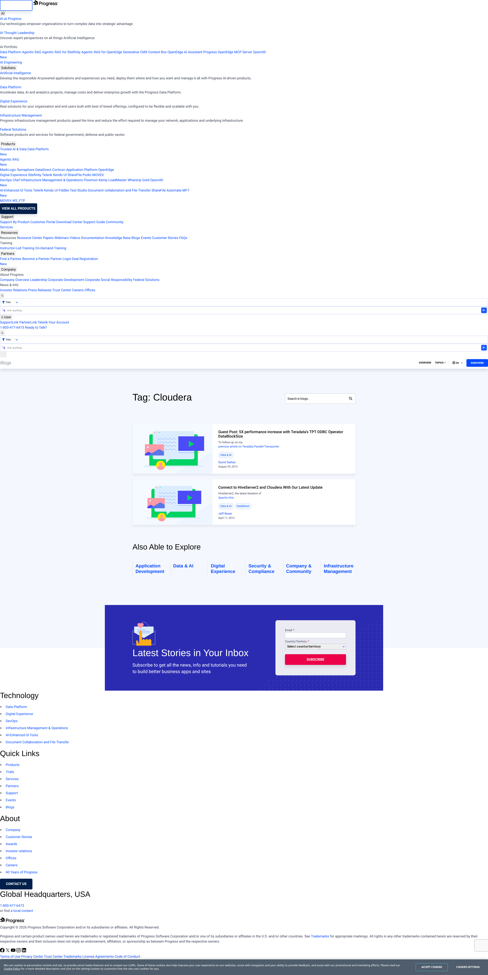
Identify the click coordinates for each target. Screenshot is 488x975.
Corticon (58, 170)
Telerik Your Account (53, 322)
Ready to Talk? (36, 328)
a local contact (21, 911)
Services (6, 227)
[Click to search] (351, 398)
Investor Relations (13, 290)
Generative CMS (135, 52)
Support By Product (15, 222)
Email (289, 630)
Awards (11, 844)
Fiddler (64, 190)
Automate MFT (94, 193)
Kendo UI (60, 175)
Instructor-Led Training (17, 248)
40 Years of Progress (22, 872)
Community (114, 222)
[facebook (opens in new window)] (2, 951)
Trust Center (61, 290)
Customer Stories (165, 238)
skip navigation (16, 5)
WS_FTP (18, 201)
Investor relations (19, 851)
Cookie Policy (12, 969)
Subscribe (477, 363)
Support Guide (94, 222)
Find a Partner (10, 259)
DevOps (6, 180)
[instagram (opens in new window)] (19, 951)
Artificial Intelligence (15, 73)
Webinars (62, 238)
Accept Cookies (431, 967)
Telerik (47, 175)
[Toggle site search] (2, 333)
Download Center (69, 222)
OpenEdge (106, 170)
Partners (7, 254)
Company (8, 269)
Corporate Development (66, 280)
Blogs (136, 238)
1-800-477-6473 (12, 328)
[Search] (2, 295)
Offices (90, 290)
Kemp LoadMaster (113, 180)
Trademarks (320, 936)
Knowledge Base (118, 238)
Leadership (38, 280)
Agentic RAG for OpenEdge (101, 52)
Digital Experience (13, 101)
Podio (87, 175)
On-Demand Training (50, 248)
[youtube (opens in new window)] (13, 951)
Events (146, 238)
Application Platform (82, 170)
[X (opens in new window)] (8, 951)
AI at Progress (11, 19)
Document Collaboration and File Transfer (37, 742)
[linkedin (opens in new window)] (24, 951)
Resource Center (29, 238)
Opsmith (133, 54)
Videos (75, 238)
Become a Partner (36, 259)
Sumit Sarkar (227, 462)
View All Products (18, 209)
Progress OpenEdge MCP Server (227, 52)
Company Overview (14, 280)
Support (7, 217)
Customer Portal (42, 222)
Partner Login (61, 259)
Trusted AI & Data (13, 149)
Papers (48, 238)
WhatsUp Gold (138, 180)
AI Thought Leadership (17, 33)
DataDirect (43, 170)
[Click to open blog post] (172, 449)
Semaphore (26, 170)
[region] (244, 967)
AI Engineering (11, 62)
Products (8, 144)
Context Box (157, 52)
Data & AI (226, 455)
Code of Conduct (127, 957)
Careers (78, 290)
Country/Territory (296, 641)
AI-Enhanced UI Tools (16, 190)
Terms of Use (10, 957)
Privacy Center (32, 957)
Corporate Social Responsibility (108, 280)
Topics (439, 362)
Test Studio (78, 190)
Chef (16, 180)
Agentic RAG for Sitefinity (61, 52)
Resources (9, 233)
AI (2, 13)
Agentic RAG (31, 52)
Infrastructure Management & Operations (52, 180)
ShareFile (75, 175)
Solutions (8, 68)
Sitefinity (34, 175)
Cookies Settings (468, 967)
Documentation (92, 238)
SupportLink (9, 322)
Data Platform (10, 52)
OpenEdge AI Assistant (185, 52)
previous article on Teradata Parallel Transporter (248, 446)
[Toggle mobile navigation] (3, 354)
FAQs (183, 238)
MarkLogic (8, 170)
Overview (425, 362)
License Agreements (98, 957)
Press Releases (39, 290)
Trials (10, 772)
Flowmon (91, 180)
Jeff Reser (225, 513)
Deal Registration (49, 261)
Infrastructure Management (21, 115)
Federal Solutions (13, 130)
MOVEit (98, 175)
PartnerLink (28, 322)
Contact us (16, 884)
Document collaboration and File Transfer (119, 190)
